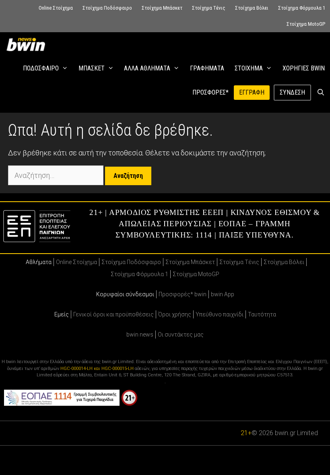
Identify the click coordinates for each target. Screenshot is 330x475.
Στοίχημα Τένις (208, 8)
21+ (246, 433)
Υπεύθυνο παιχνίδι (219, 314)
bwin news (139, 334)
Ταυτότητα (262, 314)
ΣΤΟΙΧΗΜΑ (249, 68)
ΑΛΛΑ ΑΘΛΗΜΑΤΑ (147, 68)
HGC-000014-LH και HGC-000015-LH (97, 368)
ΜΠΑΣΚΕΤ (91, 68)
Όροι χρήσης (174, 314)
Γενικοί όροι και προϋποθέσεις (113, 314)
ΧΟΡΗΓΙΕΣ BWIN (304, 68)
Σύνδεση (292, 92)
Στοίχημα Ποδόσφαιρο (107, 8)
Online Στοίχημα (56, 8)
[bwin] (27, 44)
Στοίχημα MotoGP (306, 24)
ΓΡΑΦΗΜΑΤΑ (207, 68)
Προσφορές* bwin (182, 294)
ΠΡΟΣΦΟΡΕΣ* (210, 92)
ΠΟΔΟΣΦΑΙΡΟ (41, 68)
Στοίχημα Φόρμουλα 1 (301, 8)
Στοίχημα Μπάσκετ (162, 8)
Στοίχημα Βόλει (251, 8)
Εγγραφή (251, 92)
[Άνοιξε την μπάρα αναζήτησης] (320, 93)
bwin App (222, 294)
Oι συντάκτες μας (181, 334)
